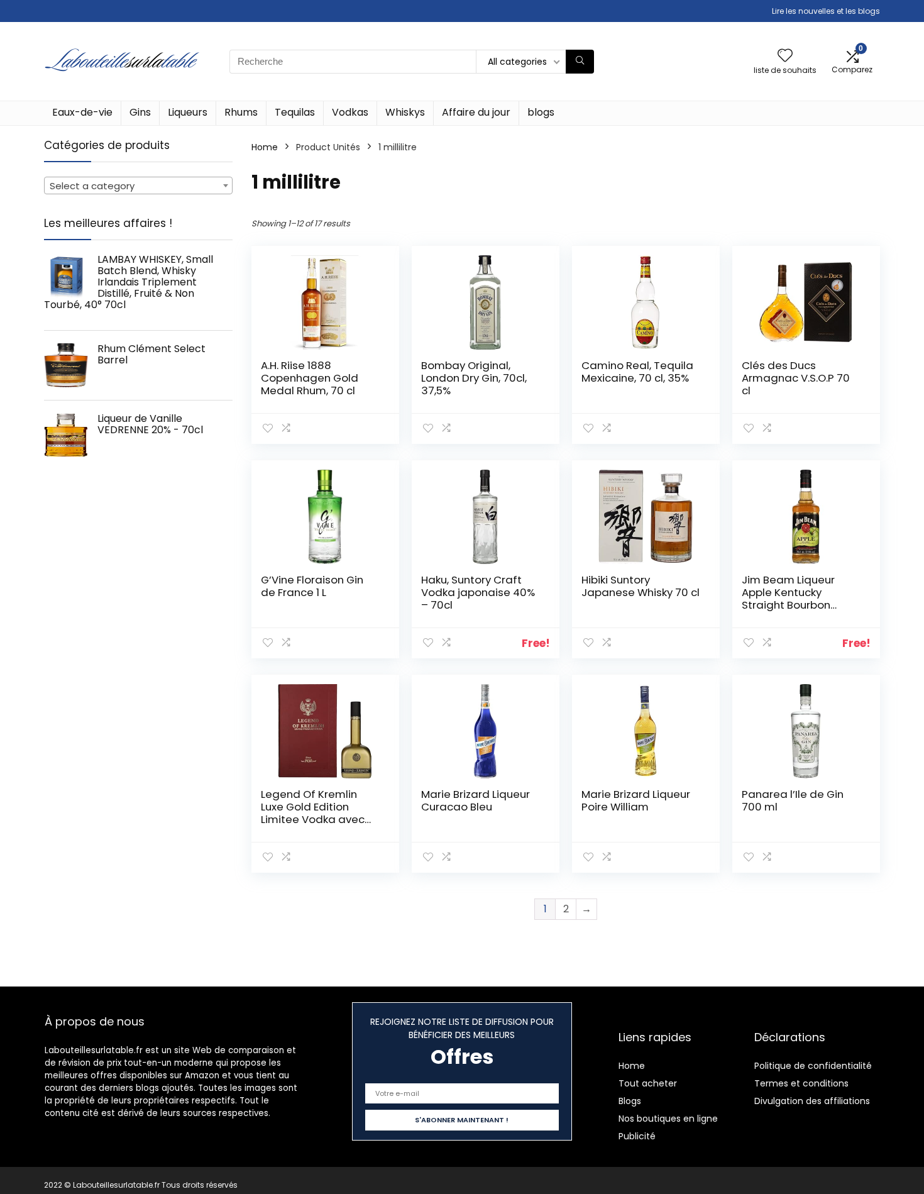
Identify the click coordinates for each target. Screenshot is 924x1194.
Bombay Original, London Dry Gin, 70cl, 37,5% (474, 378)
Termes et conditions (801, 1083)
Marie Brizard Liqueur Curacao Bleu (475, 800)
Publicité (637, 1136)
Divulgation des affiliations (812, 1101)
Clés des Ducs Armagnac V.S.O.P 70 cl (796, 378)
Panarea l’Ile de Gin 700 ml (793, 800)
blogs (540, 112)
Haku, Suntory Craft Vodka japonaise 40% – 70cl (478, 592)
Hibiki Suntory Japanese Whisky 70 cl (640, 586)
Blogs (630, 1101)
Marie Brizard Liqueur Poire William (635, 800)
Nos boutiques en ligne (668, 1118)
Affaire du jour (476, 112)
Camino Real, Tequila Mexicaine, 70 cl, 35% (637, 371)
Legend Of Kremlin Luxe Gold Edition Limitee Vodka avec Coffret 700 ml (313, 813)
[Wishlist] (785, 56)
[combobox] (138, 185)
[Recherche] (580, 62)
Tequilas (295, 112)
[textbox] (138, 186)
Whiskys (405, 112)
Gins (140, 112)
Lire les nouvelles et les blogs (826, 11)
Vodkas (350, 112)
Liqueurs (187, 112)
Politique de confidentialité (813, 1065)
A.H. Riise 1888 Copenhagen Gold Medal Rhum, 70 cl (309, 378)
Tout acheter (648, 1083)
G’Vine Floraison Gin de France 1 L (312, 586)
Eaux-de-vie (82, 112)
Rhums (241, 112)
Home (264, 147)
